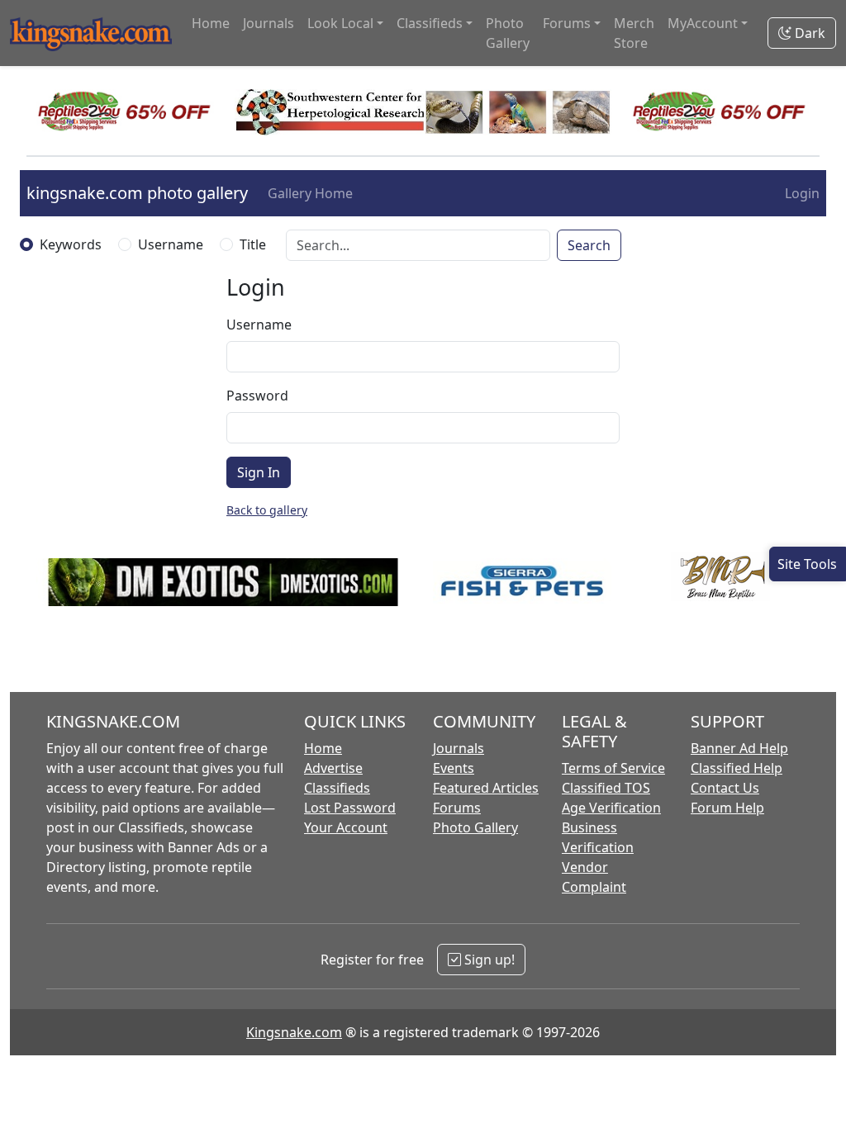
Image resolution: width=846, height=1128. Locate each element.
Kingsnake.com (294, 1032)
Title (253, 244)
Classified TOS (606, 788)
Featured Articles (486, 788)
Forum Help (727, 808)
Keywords (71, 244)
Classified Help (736, 768)
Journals (268, 23)
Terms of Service (613, 768)
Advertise (333, 768)
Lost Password (350, 808)
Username (170, 244)
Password (257, 395)
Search (589, 245)
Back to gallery (266, 510)
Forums (457, 808)
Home (211, 23)
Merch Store (634, 33)
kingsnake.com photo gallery (137, 193)
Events (453, 768)
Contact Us (725, 788)
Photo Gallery (508, 33)
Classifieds (337, 788)
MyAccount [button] (703, 23)
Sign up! (488, 959)
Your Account (345, 827)
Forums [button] (567, 23)
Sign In (258, 472)
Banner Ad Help (739, 748)
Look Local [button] (340, 23)
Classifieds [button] (430, 23)
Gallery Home (310, 193)
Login (802, 193)
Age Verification (611, 808)
